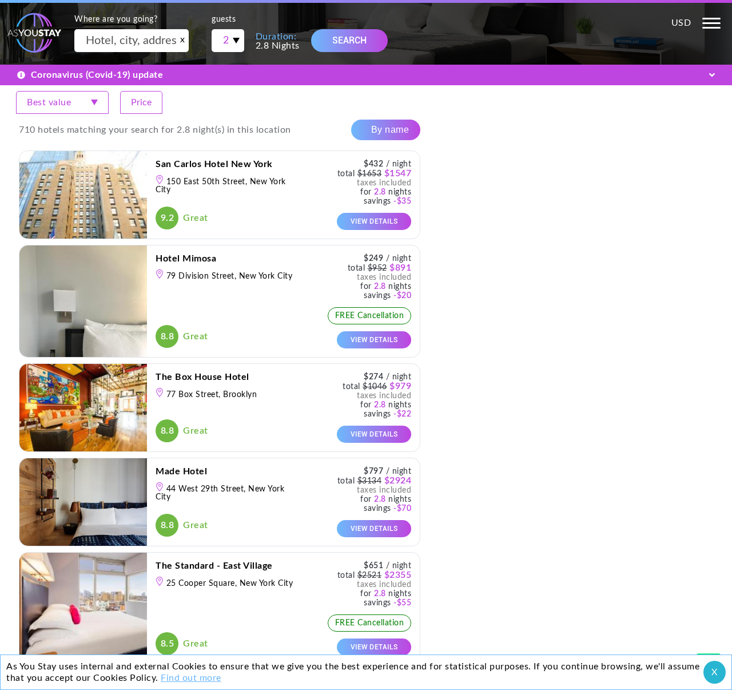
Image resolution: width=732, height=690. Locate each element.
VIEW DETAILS (374, 221)
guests (224, 19)
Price (141, 102)
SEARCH (349, 40)
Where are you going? (115, 19)
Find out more (191, 678)
